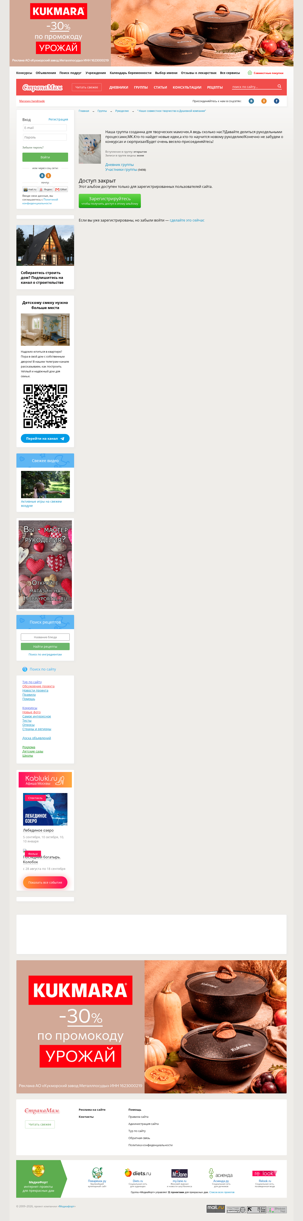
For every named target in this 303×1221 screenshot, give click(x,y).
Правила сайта (138, 1117)
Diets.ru (138, 1181)
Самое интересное (36, 716)
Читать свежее (86, 87)
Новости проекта (35, 690)
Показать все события (45, 882)
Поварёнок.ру (97, 1181)
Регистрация (58, 119)
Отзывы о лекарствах (198, 73)
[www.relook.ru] (265, 1178)
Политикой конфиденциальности (40, 201)
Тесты (26, 720)
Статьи (160, 87)
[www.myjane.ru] (180, 1178)
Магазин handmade (32, 101)
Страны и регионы (36, 729)
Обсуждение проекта (38, 686)
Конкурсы (24, 73)
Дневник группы (119, 164)
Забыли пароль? (32, 147)
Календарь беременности (131, 73)
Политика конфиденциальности (150, 1145)
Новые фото (31, 712)
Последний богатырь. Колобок (42, 859)
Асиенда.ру (221, 1181)
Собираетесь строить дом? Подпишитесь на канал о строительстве (42, 277)
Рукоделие (122, 111)
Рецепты (215, 87)
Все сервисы (230, 73)
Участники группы (121, 169)
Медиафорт (66, 1206)
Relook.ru (265, 1181)
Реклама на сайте (92, 1110)
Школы (27, 755)
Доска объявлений (36, 738)
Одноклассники (48, 175)
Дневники (118, 87)
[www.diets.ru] (138, 1178)
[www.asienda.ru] (221, 1178)
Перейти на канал (42, 438)
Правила (29, 694)
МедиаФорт (38, 1182)
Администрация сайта (143, 1124)
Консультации (187, 87)
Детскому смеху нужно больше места (45, 305)
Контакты (86, 1117)
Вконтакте (42, 175)
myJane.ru (179, 1181)
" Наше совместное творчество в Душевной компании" (171, 111)
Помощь (28, 699)
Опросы (28, 725)
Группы (141, 87)
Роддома (28, 747)
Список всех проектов (221, 1192)
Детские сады (32, 751)
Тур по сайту (32, 682)
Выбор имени (166, 73)
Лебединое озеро (38, 830)
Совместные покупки (268, 73)
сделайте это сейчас (187, 220)
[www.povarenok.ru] (97, 1178)
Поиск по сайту (43, 669)
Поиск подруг (70, 73)
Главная (84, 111)
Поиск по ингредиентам (45, 654)
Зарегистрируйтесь (109, 201)
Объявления (46, 73)
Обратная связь (139, 1138)
